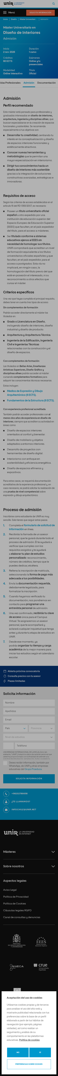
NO (18, 1052)
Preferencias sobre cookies (29, 1064)
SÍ (40, 1052)
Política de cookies (29, 1040)
